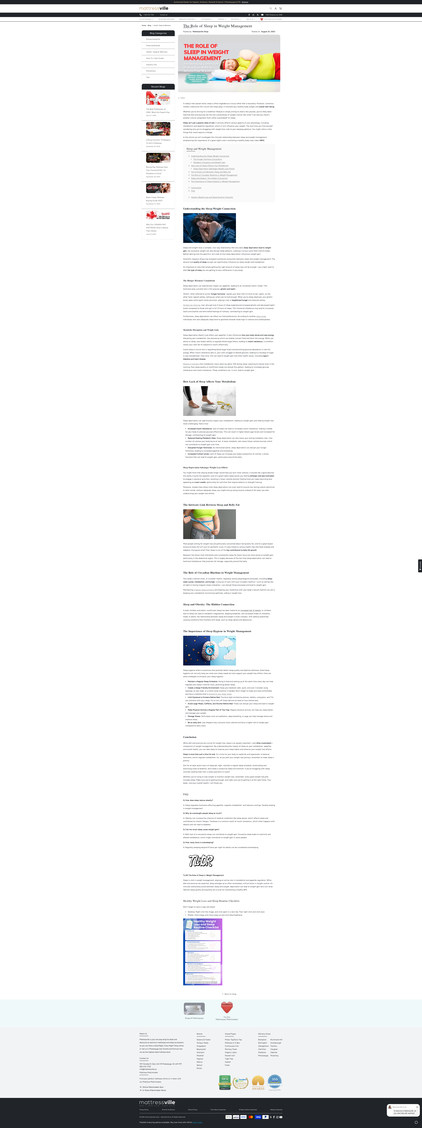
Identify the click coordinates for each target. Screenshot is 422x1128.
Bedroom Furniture (186, 19)
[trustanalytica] (225, 1089)
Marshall (200, 1056)
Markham (262, 1052)
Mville (199, 1068)
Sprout (199, 1065)
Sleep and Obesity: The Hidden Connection (209, 178)
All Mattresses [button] (145, 19)
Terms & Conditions (168, 1109)
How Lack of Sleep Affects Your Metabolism (210, 166)
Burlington (262, 1043)
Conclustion (196, 188)
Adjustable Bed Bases (166, 19)
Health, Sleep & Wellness (156, 52)
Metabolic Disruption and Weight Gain (209, 162)
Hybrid (228, 1062)
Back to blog (230, 994)
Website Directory (276, 1109)
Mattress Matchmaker (273, 19)
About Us (249, 19)
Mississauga (263, 1056)
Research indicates (191, 364)
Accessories (206, 19)
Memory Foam (231, 1049)
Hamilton (262, 1049)
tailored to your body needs (220, 694)
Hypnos (200, 1059)
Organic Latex (231, 1052)
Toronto (273, 1046)
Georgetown (263, 1046)
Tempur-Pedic (203, 1043)
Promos (221, 19)
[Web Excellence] (258, 1091)
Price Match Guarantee (218, 1109)
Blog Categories (158, 33)
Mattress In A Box (232, 1043)
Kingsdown (201, 1046)
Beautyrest (201, 1049)
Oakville (273, 1052)
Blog (149, 25)
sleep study (261, 316)
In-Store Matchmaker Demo (154, 1090)
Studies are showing (191, 305)
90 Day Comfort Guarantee (248, 1109)
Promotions (151, 71)
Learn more (197, 1122)
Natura (199, 1062)
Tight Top (229, 1059)
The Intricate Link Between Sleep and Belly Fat (211, 172)
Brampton (262, 1040)
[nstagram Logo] (277, 1117)
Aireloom (200, 1052)
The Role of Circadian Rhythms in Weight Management (214, 175)
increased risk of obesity (251, 610)
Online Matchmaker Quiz (153, 1087)
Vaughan (274, 1049)
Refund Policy (192, 1109)
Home (144, 25)
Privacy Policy (144, 1109)
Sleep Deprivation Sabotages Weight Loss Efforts (214, 169)
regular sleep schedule (204, 590)
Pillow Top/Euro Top (233, 1040)
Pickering (274, 1056)
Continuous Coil (232, 1046)
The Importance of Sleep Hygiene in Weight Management (215, 181)
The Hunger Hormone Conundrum (207, 159)
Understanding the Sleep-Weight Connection (210, 156)
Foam (227, 1065)
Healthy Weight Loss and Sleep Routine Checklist (212, 197)
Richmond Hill (276, 1040)
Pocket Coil (230, 1056)
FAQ (193, 191)
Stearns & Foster (204, 1040)
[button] (270, 8)
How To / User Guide (155, 58)
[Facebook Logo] (274, 1117)
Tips (148, 77)
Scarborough (275, 1043)
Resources (235, 19)
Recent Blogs (158, 86)
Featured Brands (153, 45)
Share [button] (183, 98)
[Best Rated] (240, 1091)
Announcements (153, 39)
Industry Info (151, 65)
